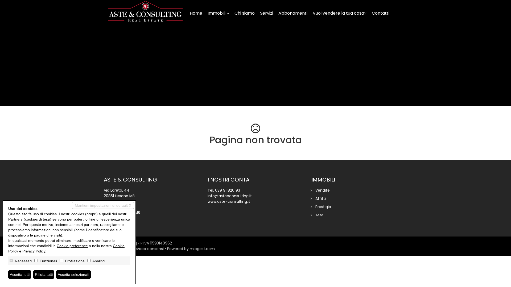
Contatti (380, 13)
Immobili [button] (217, 13)
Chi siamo (244, 13)
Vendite (322, 190)
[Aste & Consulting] (145, 11)
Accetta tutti (20, 274)
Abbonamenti (292, 13)
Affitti (320, 198)
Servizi (266, 13)
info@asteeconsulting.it (230, 196)
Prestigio (323, 206)
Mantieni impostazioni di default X (103, 205)
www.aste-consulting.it (229, 201)
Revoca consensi (148, 248)
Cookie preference (72, 246)
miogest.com (202, 248)
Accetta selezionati (73, 274)
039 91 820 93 (227, 190)
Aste (319, 215)
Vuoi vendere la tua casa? (339, 13)
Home (196, 13)
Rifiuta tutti (44, 274)
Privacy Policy (33, 251)
